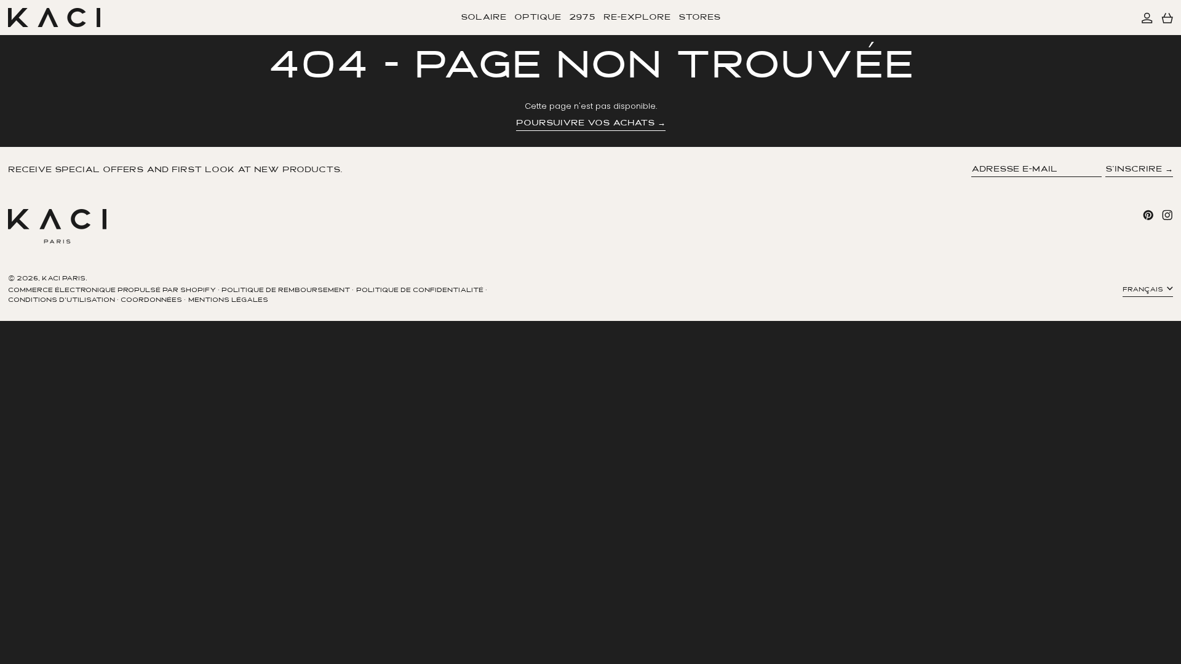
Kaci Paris (63, 278)
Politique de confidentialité (419, 290)
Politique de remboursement (285, 290)
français (1144, 290)
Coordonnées (151, 300)
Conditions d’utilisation (61, 300)
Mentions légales (228, 300)
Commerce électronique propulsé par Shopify (112, 290)
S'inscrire (1133, 169)
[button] (1167, 17)
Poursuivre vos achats (585, 123)
